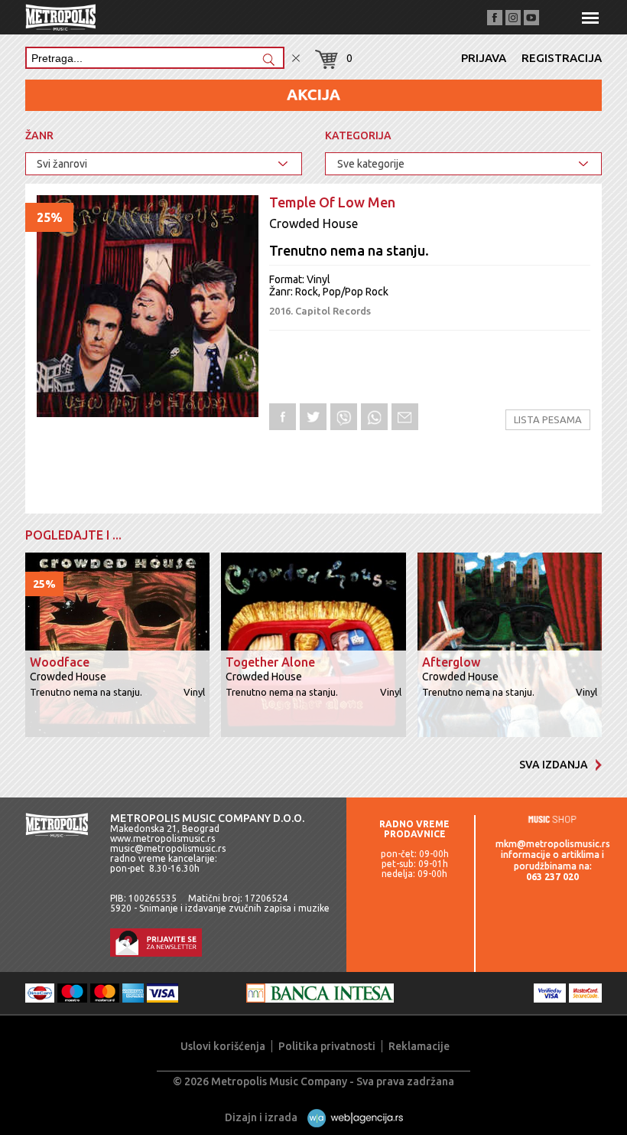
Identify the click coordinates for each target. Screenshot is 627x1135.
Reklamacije (419, 1046)
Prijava (483, 57)
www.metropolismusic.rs (162, 838)
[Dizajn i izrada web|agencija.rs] (351, 1117)
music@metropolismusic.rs (168, 848)
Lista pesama (548, 419)
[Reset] (296, 58)
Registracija (561, 57)
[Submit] (268, 61)
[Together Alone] (313, 646)
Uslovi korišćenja (222, 1046)
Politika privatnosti (326, 1046)
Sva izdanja (553, 764)
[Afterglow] (509, 646)
